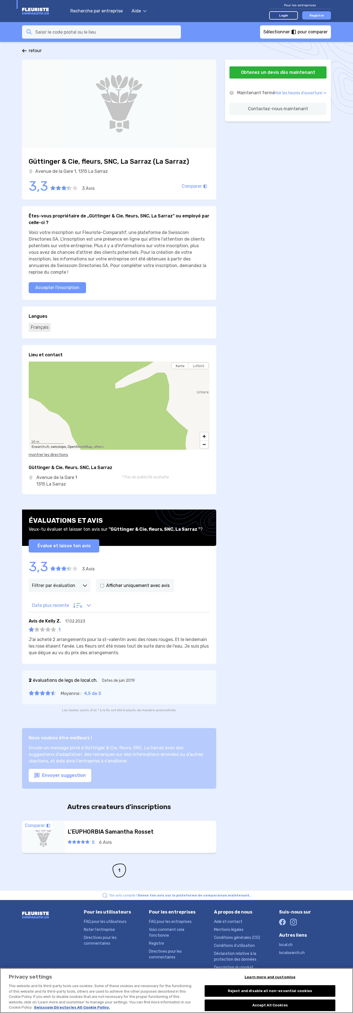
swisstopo (58, 446)
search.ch (41, 446)
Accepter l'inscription (57, 287)
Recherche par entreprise (96, 11)
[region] (119, 406)
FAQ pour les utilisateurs (105, 921)
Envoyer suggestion (63, 775)
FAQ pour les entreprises (170, 921)
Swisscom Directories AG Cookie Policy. (72, 1007)
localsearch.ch (292, 952)
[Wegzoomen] (204, 444)
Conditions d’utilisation (234, 945)
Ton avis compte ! (179, 895)
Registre (316, 15)
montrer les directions (48, 454)
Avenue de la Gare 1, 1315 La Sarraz (71, 171)
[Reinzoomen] (204, 436)
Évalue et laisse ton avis (64, 545)
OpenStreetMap (80, 446)
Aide (136, 11)
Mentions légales (229, 929)
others (99, 446)
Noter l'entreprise (99, 929)
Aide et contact (228, 921)
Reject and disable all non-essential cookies (270, 991)
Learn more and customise (270, 977)
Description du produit (233, 967)
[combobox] (106, 32)
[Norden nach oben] (204, 375)
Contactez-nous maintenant (278, 108)
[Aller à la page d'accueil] (43, 11)
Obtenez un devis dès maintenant (278, 72)
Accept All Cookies (270, 1005)
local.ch (286, 944)
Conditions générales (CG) (237, 937)
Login (283, 15)
